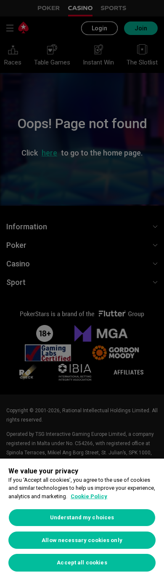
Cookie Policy (89, 496)
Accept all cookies (82, 562)
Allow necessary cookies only (82, 540)
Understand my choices (82, 517)
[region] (82, 519)
